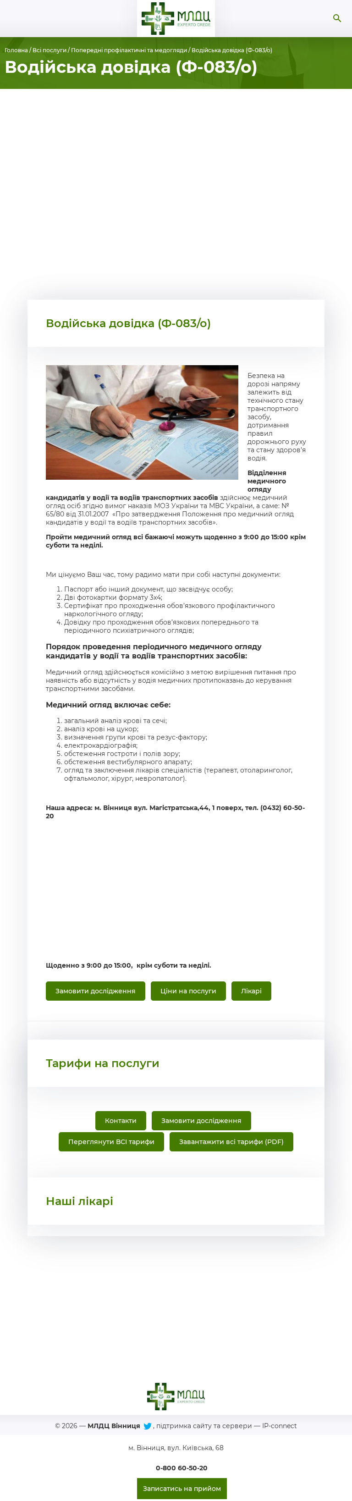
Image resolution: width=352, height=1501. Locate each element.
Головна (16, 50)
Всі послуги (49, 50)
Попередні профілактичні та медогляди (129, 50)
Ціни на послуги (188, 991)
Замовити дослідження (95, 991)
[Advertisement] (176, 194)
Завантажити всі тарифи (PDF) (231, 1142)
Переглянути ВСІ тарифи (111, 1142)
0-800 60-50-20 (182, 1468)
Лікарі (251, 991)
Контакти (121, 1121)
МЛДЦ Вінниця (114, 1426)
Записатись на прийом (182, 1489)
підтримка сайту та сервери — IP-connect (226, 1426)
